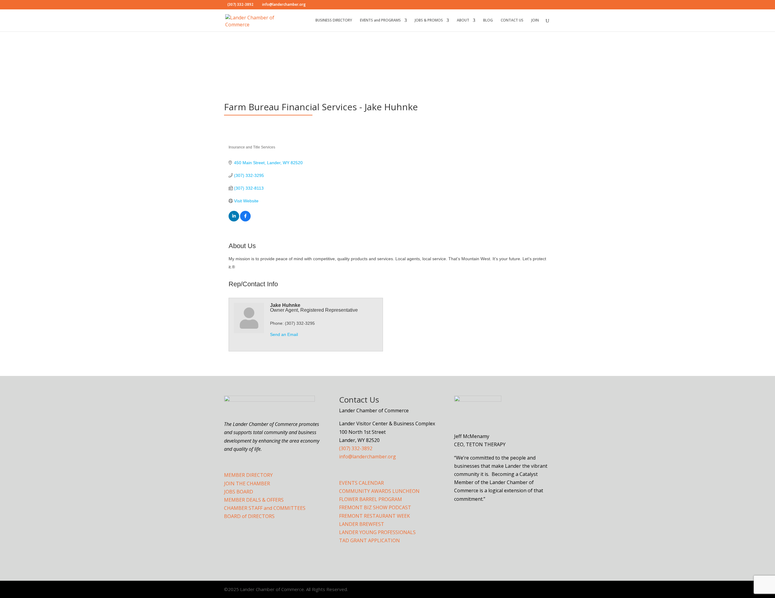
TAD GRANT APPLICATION (369, 540)
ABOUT (463, 20)
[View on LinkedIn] (234, 220)
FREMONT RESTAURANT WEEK (374, 516)
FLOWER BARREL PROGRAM (370, 499)
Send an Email (284, 334)
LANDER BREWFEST (361, 524)
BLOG (488, 20)
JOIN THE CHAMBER (247, 483)
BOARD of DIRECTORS (249, 516)
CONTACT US (512, 20)
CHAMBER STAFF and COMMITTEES (264, 508)
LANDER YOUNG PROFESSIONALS (377, 532)
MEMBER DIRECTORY (248, 475)
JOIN (535, 20)
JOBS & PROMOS (429, 20)
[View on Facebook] (245, 220)
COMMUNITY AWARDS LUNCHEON (379, 491)
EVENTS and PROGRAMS (380, 20)
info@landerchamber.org (367, 456)
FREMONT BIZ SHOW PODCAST (375, 507)
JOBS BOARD (238, 491)
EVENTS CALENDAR (361, 483)
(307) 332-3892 (355, 448)
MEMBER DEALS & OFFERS (254, 500)
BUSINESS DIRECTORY (333, 20)
